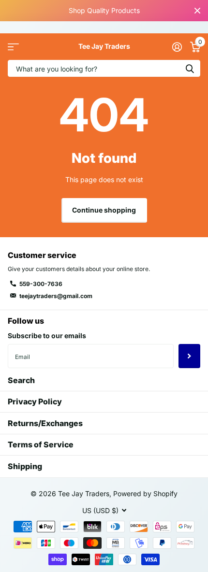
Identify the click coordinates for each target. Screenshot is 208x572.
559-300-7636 (40, 283)
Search (21, 380)
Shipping (25, 466)
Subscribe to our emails (47, 335)
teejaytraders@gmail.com (55, 296)
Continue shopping (104, 210)
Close (197, 10)
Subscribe (189, 356)
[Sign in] (177, 46)
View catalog (13, 47)
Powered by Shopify (145, 493)
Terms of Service (41, 444)
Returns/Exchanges (45, 423)
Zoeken (189, 68)
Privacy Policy (35, 401)
